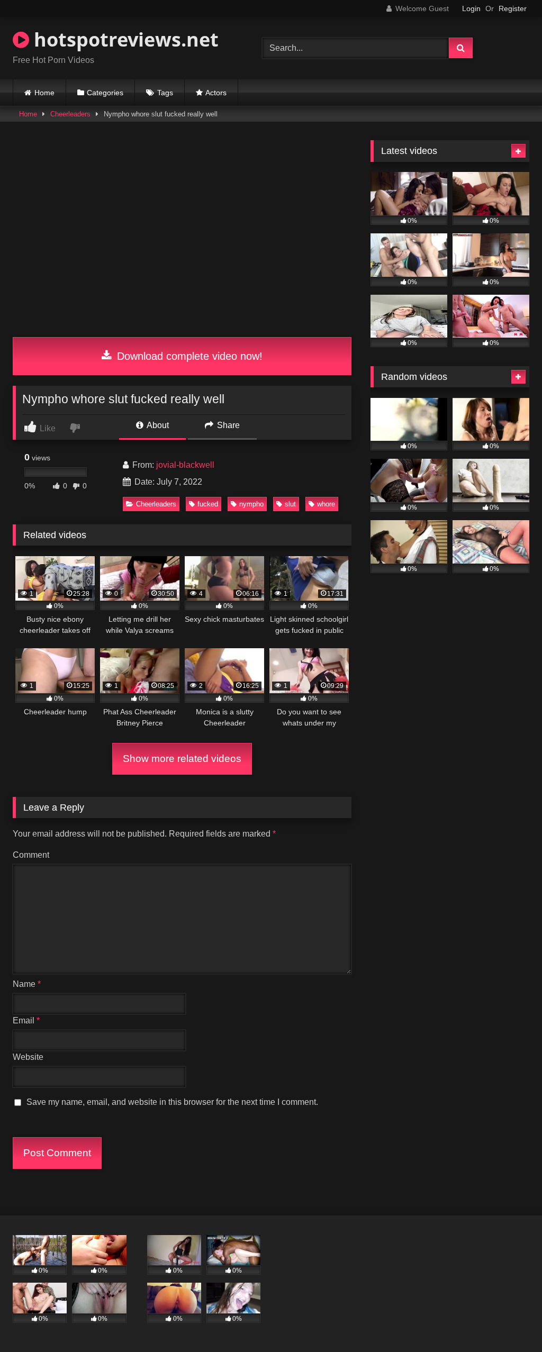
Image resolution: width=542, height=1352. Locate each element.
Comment (31, 854)
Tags (165, 92)
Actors (216, 92)
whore (326, 504)
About (157, 425)
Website (28, 1056)
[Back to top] (509, 1320)
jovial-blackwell (185, 464)
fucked (207, 504)
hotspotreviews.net (124, 39)
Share (227, 425)
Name (27, 983)
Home (44, 92)
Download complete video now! (188, 356)
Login (471, 8)
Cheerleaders (70, 114)
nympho (251, 504)
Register (513, 8)
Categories (105, 92)
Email (26, 1020)
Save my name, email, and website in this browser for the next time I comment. (172, 1101)
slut (290, 504)
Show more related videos (182, 758)
